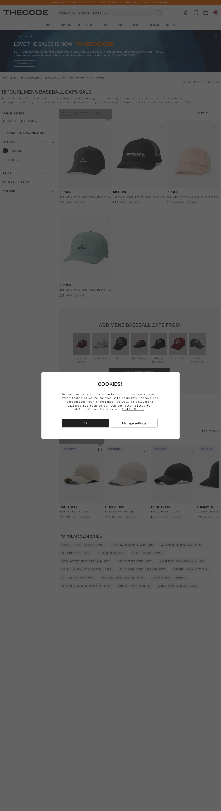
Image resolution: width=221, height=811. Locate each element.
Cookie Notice (133, 409)
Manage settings (134, 423)
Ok (85, 423)
